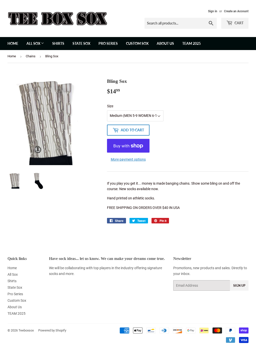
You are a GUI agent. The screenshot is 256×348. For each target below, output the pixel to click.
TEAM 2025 (191, 43)
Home (13, 43)
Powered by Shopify (52, 330)
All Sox (33, 43)
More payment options (128, 159)
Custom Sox (137, 43)
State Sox (81, 43)
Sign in (212, 11)
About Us (165, 43)
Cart (239, 23)
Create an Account (236, 11)
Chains (31, 56)
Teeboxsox (26, 330)
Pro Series (108, 43)
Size (110, 106)
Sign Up (239, 285)
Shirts (58, 43)
